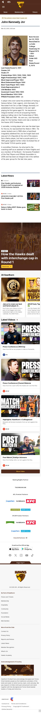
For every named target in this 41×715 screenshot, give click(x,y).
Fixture (35, 12)
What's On (4, 651)
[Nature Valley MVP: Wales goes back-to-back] (20, 207)
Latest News (5, 643)
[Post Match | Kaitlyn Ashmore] (20, 450)
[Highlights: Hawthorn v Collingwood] (20, 413)
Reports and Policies (7, 639)
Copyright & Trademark (21, 706)
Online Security (7, 709)
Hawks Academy (6, 655)
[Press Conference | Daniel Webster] (20, 376)
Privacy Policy (5, 635)
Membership (19, 12)
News (5, 12)
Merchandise (5, 621)
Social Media (5, 617)
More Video (20, 471)
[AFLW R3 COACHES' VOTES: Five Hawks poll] (20, 196)
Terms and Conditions (18, 703)
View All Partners (19, 538)
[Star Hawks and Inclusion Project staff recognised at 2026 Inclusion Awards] (20, 184)
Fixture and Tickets (7, 597)
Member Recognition (7, 647)
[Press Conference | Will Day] (20, 339)
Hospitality (4, 605)
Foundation (4, 613)
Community (4, 609)
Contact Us (4, 631)
